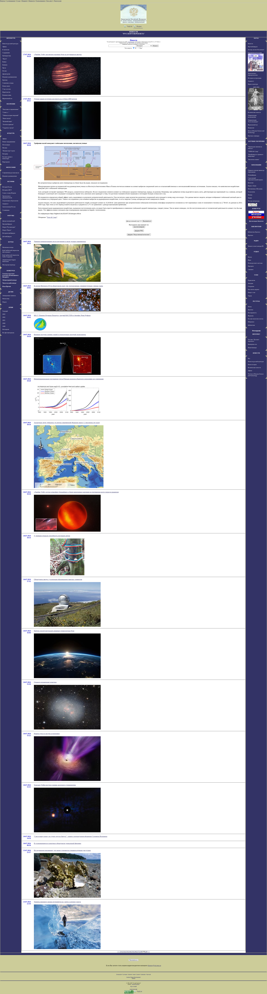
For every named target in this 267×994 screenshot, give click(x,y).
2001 (3, 320)
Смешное (250, 269)
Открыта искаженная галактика (45, 682)
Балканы (4, 65)
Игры (249, 260)
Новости (32, 1)
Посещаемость (252, 313)
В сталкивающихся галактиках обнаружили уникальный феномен (57, 843)
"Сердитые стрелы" (8, 128)
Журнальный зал (7, 98)
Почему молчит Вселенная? (256, 49)
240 (146, 952)
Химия (250, 198)
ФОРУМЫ (10, 215)
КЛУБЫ (10, 242)
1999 (3, 326)
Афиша (4, 46)
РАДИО (256, 241)
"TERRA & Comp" (253, 151)
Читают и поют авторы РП (255, 246)
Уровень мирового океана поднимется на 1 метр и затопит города (57, 902)
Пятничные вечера (7, 247)
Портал (2, 1)
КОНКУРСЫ (11, 270)
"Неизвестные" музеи (8, 151)
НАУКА (256, 38)
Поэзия (4, 71)
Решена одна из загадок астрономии (47, 734)
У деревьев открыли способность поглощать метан (52, 536)
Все (249, 358)
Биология (250, 183)
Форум (4, 302)
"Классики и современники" (10, 109)
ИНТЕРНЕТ (256, 334)
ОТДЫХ (256, 251)
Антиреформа (252, 175)
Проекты (250, 309)
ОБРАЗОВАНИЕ (256, 165)
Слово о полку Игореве (9, 193)
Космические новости (254, 112)
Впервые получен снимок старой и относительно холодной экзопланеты (60, 334)
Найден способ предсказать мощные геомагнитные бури (54, 631)
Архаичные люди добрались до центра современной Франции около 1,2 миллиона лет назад (67, 423)
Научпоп (250, 235)
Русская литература (253, 201)
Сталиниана (5, 210)
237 (138, 952)
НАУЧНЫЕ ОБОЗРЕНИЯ (256, 141)
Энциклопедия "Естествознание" (253, 121)
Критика (4, 80)
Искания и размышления (9, 77)
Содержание (10, 1)
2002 (3, 317)
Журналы (250, 316)
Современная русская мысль (10, 173)
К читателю (5, 49)
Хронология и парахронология (7, 196)
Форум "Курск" (6, 230)
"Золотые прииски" (8, 124)
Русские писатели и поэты (255, 319)
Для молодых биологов (256, 221)
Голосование (40, 1)
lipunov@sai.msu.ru (154, 965)
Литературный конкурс (9, 280)
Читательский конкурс (9, 283)
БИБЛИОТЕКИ (256, 226)
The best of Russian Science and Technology (256, 374)
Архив (134, 974)
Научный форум (7, 224)
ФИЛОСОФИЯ (10, 167)
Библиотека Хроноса (254, 232)
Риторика (5, 154)
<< (118, 952)
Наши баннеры (252, 347)
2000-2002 (256, 87)
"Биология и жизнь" (253, 159)
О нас (18, 1)
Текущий (5, 311)
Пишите (24, 1)
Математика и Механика (255, 189)
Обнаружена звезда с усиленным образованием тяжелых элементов (58, 579)
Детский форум (6, 236)
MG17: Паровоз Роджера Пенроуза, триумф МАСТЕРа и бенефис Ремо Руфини (62, 315)
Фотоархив (5, 329)
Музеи (250, 257)
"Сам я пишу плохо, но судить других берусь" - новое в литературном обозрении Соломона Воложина (70, 836)
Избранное (251, 322)
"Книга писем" (6, 118)
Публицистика (6, 56)
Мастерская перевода (8, 265)
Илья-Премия (6, 286)
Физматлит (251, 128)
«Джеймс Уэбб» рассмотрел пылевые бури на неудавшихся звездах (58, 54)
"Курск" (4, 59)
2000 (3, 323)
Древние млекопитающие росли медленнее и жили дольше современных (60, 241)
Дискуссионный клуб (8, 221)
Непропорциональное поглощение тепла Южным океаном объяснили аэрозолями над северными (69, 379)
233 (126, 952)
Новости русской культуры (10, 43)
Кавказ (4, 62)
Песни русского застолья (255, 263)
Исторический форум (8, 233)
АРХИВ (10, 307)
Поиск (250, 306)
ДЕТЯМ (10, 292)
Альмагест (5, 204)
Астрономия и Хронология (10, 201)
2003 (3, 314)
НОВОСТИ (256, 353)
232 (123, 952)
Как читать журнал (253, 289)
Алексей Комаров (135, 984)
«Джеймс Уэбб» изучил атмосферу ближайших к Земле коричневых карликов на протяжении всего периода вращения (76, 492)
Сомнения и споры (7, 83)
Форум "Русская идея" (8, 227)
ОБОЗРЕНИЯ (10, 104)
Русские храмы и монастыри (7, 157)
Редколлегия (251, 280)
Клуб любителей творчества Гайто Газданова (10, 256)
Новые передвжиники (8, 141)
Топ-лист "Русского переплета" (253, 340)
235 (132, 952)
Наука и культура (253, 84)
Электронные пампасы (9, 295)
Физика (250, 195)
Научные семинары (253, 136)
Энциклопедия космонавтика (252, 116)
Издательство (6, 92)
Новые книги (6, 86)
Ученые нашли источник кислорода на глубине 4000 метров (55, 99)
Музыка (4, 148)
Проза (4, 68)
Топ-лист (49, 1)
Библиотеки (251, 325)
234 (129, 952)
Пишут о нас (251, 292)
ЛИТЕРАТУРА (10, 38)
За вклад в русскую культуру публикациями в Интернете (10, 275)
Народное (251, 266)
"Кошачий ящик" (7, 121)
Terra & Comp (52, 217)
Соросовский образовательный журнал (255, 179)
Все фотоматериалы (8, 332)
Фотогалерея (6, 145)
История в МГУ (7, 190)
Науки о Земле (252, 186)
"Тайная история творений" (10, 115)
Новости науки (252, 364)
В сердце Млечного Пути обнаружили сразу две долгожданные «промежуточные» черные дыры (68, 286)
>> (149, 952)
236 (135, 952)
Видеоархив (6, 162)
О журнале (251, 286)
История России (7, 187)
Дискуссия (57, 1)
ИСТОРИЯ (10, 181)
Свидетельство (131, 41)
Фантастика (5, 298)
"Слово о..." (5, 112)
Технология (251, 192)
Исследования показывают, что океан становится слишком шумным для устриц (62, 850)
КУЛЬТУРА (10, 133)
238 (140, 952)
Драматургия (6, 74)
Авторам (250, 283)
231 (121, 952)
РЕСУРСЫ (256, 301)
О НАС (256, 275)
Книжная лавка (6, 95)
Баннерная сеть (252, 344)
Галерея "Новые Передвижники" (133, 977)
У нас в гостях (6, 89)
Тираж (250, 296)
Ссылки (138, 974)
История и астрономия (254, 78)
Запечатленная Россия (8, 207)
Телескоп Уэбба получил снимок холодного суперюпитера (55, 785)
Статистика (143, 974)
